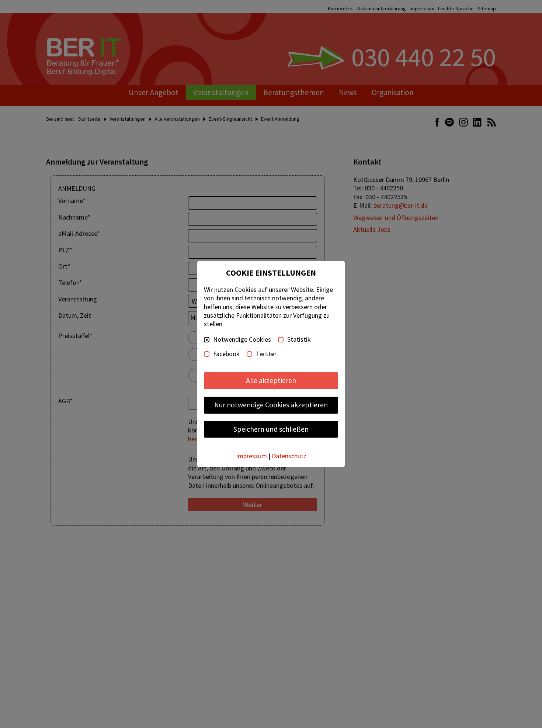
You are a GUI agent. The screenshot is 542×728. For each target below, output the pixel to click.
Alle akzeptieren (271, 380)
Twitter (266, 354)
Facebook (226, 354)
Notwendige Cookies (242, 339)
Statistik (299, 339)
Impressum (251, 456)
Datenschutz (289, 456)
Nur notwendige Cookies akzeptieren (271, 404)
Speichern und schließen (271, 429)
